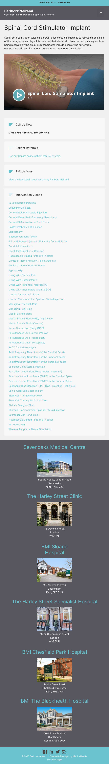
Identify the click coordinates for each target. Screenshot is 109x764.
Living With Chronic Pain (22, 275)
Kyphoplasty (15, 270)
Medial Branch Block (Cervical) (26, 323)
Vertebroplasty (17, 424)
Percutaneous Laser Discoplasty (27, 342)
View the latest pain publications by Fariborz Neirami (39, 179)
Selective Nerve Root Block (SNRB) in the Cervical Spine (40, 376)
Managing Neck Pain (20, 308)
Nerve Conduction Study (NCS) (26, 328)
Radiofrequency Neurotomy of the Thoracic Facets (37, 361)
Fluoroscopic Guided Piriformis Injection (31, 255)
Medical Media (80, 756)
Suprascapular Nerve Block (24, 414)
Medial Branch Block (20, 313)
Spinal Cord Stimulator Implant (26, 390)
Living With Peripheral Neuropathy (28, 284)
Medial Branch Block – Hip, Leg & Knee (31, 318)
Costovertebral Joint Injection (25, 227)
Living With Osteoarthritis (23, 280)
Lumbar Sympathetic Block (24, 294)
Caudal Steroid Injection (22, 202)
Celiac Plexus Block (20, 207)
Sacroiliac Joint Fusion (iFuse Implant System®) (35, 371)
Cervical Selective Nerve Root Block (29, 222)
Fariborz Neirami (18, 11)
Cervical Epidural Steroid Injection (28, 212)
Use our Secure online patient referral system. (35, 156)
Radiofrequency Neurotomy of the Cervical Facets (37, 352)
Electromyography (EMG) (23, 236)
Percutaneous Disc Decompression (28, 333)
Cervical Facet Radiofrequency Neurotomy (33, 217)
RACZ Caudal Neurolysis (22, 347)
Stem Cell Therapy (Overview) (26, 395)
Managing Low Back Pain (23, 304)
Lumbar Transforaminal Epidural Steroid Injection (36, 299)
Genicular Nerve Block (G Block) (27, 265)
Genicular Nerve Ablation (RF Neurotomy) (32, 260)
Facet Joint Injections (21, 246)
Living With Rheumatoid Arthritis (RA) (30, 289)
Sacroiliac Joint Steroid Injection (27, 366)
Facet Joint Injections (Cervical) (26, 251)
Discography (16, 231)
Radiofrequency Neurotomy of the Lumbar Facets (37, 357)
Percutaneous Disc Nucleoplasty (27, 337)
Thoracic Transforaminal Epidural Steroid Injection (37, 410)
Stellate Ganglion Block (22, 405)
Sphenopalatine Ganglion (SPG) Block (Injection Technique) (42, 386)
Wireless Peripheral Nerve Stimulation (30, 429)
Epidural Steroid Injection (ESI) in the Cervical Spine (38, 241)
